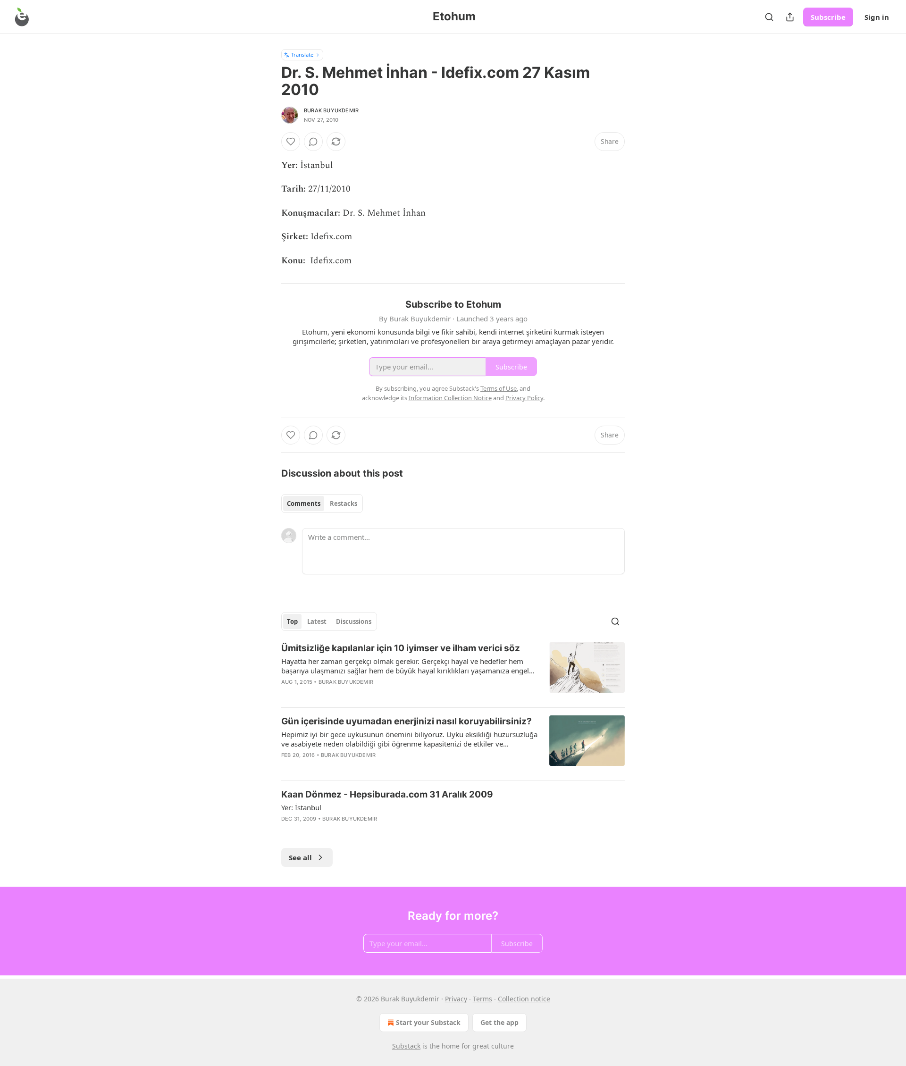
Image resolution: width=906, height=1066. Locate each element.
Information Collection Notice (450, 398)
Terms (482, 998)
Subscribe (828, 17)
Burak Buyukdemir (331, 110)
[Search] (769, 17)
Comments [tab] (303, 503)
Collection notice (524, 998)
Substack (406, 1045)
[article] (453, 671)
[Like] (290, 141)
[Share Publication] (789, 17)
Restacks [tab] (343, 503)
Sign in (876, 17)
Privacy (456, 998)
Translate (302, 54)
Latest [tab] (317, 621)
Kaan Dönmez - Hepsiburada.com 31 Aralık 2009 (387, 794)
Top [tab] (292, 621)
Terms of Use (498, 388)
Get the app (499, 1022)
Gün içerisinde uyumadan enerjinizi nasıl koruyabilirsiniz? (406, 721)
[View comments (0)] (313, 141)
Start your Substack (428, 1022)
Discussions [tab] (353, 621)
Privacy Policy (524, 398)
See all (300, 857)
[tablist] (322, 503)
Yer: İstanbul (301, 807)
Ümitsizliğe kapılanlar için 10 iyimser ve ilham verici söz (400, 648)
